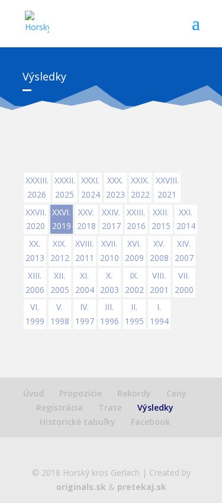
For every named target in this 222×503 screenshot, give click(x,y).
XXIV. (111, 219)
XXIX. (140, 187)
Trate (110, 407)
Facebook (150, 421)
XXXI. (90, 187)
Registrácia (59, 407)
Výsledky (155, 407)
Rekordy (134, 393)
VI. (34, 314)
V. (59, 314)
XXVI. (61, 219)
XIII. (34, 282)
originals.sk (81, 486)
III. (109, 314)
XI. (84, 282)
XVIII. (84, 250)
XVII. (109, 250)
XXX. (115, 187)
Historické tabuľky (77, 421)
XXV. (86, 219)
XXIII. (136, 219)
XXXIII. (37, 187)
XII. (59, 282)
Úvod (33, 393)
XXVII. (35, 219)
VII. (184, 282)
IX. (134, 282)
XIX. (59, 250)
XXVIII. (167, 187)
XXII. (161, 219)
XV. (159, 250)
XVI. (134, 250)
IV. (84, 314)
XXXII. (64, 187)
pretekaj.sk (141, 486)
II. (134, 314)
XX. (34, 250)
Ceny (176, 393)
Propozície (80, 393)
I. (159, 314)
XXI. (185, 219)
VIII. (159, 282)
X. (109, 282)
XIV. (184, 250)
